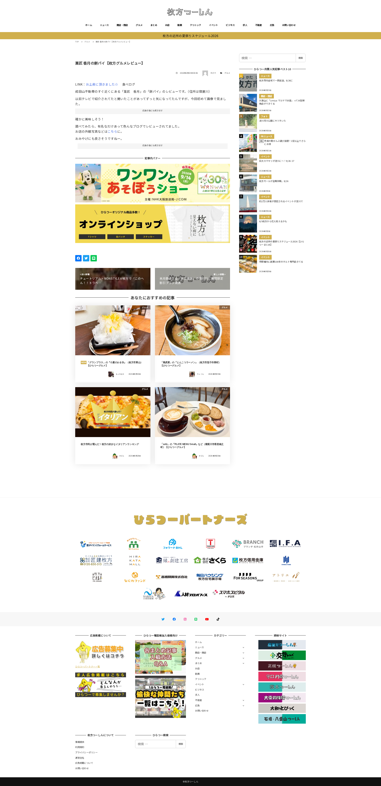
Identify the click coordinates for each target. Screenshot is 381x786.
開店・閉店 (122, 25)
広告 (272, 25)
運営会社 (79, 757)
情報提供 (79, 741)
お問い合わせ (289, 25)
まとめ (153, 25)
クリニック (195, 25)
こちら (112, 131)
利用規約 (79, 747)
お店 (167, 25)
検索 (300, 57)
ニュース (104, 25)
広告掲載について (84, 762)
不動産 (258, 25)
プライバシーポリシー (86, 752)
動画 (179, 25)
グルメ (139, 25)
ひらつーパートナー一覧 (87, 666)
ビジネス (230, 25)
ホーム (88, 25)
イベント (213, 25)
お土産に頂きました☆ (102, 84)
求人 (245, 25)
